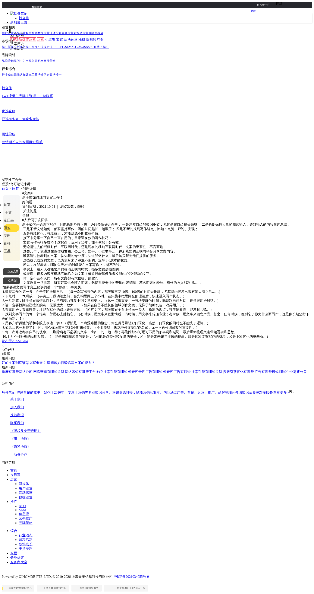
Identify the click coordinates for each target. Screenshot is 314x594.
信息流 (24, 514)
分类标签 (17, 557)
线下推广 (103, 47)
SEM (22, 510)
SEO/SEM (65, 47)
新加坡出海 (18, 22)
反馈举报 (17, 415)
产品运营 (20, 33)
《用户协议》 (20, 439)
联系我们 (17, 423)
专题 (7, 235)
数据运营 (44, 33)
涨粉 (81, 39)
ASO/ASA (77, 47)
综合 (13, 531)
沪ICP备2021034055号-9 (131, 576)
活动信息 (44, 74)
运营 (40, 39)
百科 (7, 243)
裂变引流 (38, 47)
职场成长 (25, 544)
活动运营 (71, 39)
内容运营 (67, 33)
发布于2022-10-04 (15, 341)
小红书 (50, 39)
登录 (253, 10)
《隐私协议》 (20, 446)
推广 (13, 502)
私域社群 (32, 33)
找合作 (24, 18)
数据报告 (56, 74)
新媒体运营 (27, 39)
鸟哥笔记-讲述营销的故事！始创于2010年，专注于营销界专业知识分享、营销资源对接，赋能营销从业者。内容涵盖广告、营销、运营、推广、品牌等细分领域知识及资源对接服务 (145, 392)
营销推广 (25, 518)
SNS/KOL (90, 47)
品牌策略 (25, 523)
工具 (7, 251)
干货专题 (25, 548)
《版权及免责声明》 (25, 431)
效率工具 (32, 74)
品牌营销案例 (11, 61)
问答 (15, 188)
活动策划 (56, 33)
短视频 (91, 39)
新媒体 (24, 484)
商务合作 (20, 454)
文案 (59, 39)
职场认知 (20, 74)
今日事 (9, 220)
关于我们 (17, 399)
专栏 (13, 553)
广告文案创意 (29, 61)
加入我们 (17, 407)
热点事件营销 (47, 61)
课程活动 (25, 539)
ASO (22, 506)
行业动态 (8, 74)
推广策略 (8, 47)
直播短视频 (95, 33)
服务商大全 (18, 562)
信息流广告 (51, 47)
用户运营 (8, 33)
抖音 (100, 39)
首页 (5, 188)
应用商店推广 (23, 47)
